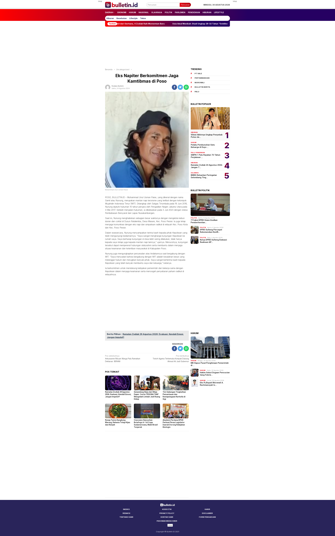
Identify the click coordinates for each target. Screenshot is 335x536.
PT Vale (198, 73)
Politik (194, 218)
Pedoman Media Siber (167, 521)
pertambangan (202, 78)
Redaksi (126, 513)
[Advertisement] (92, 39)
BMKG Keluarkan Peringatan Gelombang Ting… (204, 176)
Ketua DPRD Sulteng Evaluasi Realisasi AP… (213, 241)
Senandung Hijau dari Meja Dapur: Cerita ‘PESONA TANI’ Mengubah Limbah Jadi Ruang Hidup (147, 395)
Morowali (200, 82)
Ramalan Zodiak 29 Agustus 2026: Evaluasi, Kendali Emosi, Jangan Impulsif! (118, 394)
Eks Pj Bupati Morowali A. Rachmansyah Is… (211, 383)
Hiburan (194, 132)
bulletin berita (202, 87)
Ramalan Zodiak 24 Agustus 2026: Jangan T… (207, 166)
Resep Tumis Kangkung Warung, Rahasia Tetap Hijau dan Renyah (117, 422)
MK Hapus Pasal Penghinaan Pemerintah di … (210, 364)
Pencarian (185, 5)
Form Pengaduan (207, 517)
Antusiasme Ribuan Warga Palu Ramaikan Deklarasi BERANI (122, 358)
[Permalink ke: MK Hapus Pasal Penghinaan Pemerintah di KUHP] (210, 347)
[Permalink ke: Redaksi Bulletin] (107, 87)
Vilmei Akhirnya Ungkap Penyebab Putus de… (206, 136)
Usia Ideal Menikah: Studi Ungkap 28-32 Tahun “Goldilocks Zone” (171, 24)
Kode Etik (167, 509)
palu (197, 92)
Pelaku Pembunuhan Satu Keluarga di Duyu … (203, 146)
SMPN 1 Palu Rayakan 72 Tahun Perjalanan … (205, 156)
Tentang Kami (126, 517)
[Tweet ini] (180, 87)
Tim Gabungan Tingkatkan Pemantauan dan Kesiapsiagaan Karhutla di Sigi (174, 395)
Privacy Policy (166, 513)
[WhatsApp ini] (186, 87)
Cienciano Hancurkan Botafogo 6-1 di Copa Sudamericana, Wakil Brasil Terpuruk (146, 424)
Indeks (126, 509)
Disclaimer (207, 513)
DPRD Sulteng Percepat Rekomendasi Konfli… (211, 231)
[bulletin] (121, 4)
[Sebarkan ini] (174, 87)
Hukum (193, 142)
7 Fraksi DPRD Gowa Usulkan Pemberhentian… (204, 221)
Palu (193, 152)
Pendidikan (200, 152)
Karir (207, 509)
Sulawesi (195, 173)
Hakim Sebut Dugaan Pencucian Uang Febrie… (215, 373)
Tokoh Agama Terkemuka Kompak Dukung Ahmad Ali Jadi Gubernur (171, 358)
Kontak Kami (167, 517)
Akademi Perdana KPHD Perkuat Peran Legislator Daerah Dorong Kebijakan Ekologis (174, 424)
